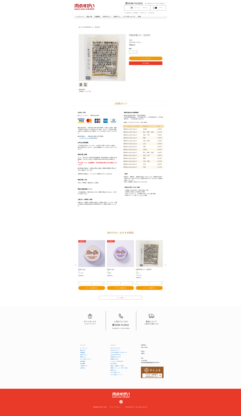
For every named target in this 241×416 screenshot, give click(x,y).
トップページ (83, 348)
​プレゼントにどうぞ (89, 323)
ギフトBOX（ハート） (117, 374)
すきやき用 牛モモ (116, 354)
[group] (120, 265)
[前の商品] (75, 265)
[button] (155, 8)
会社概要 (82, 363)
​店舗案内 (82, 352)
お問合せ (82, 368)
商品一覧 (82, 350)
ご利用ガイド (83, 365)
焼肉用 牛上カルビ (116, 357)
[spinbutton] (133, 52)
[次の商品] (165, 265)
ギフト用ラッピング (85, 359)
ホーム (81, 27)
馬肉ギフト (83, 357)
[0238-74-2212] (126, 3)
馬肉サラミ (114, 370)
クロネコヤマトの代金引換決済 (88, 138)
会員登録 (82, 361)
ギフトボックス (90, 321)
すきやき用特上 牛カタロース (119, 352)
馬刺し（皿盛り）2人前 (117, 365)
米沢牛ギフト (83, 354)
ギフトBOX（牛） (115, 372)
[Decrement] (130, 52)
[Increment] (136, 52)
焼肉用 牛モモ (114, 359)
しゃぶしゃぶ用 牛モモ (117, 361)
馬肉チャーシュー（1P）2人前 (119, 368)
